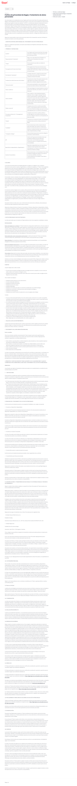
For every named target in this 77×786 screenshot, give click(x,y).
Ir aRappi (74, 2)
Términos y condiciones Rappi (59, 11)
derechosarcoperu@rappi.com (38, 683)
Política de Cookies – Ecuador (59, 16)
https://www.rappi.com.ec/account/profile (27, 688)
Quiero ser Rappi (66, 2)
